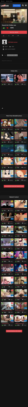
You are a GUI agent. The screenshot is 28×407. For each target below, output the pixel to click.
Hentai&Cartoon (12, 42)
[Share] (8, 35)
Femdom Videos (9, 1)
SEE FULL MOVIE (14, 32)
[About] (3, 35)
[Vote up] (4, 28)
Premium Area (17, 5)
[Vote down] (7, 28)
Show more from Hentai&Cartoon (14, 186)
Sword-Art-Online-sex (12, 55)
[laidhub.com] (5, 5)
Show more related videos (14, 331)
